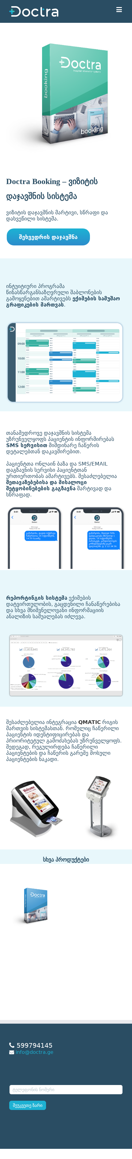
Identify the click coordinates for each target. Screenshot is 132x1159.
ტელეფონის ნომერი (31, 1080)
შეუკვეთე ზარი (27, 1105)
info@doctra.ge (34, 1052)
